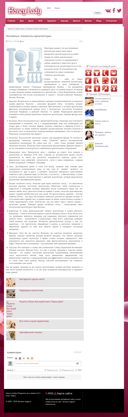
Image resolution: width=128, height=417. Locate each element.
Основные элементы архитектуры (28, 36)
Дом (22, 21)
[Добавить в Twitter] (26, 346)
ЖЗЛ (40, 21)
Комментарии (14, 352)
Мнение (88, 21)
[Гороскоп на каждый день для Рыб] (113, 88)
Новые (10, 370)
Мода (98, 21)
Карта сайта (64, 393)
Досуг (31, 21)
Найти (97, 12)
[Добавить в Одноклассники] (22, 346)
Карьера (64, 21)
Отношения (111, 21)
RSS (49, 8)
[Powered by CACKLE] (77, 352)
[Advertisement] (103, 42)
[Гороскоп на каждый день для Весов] (105, 80)
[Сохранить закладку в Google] (11, 346)
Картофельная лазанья (31, 332)
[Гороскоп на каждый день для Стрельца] (88, 88)
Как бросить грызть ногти (32, 279)
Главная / (18, 29)
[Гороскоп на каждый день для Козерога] (97, 88)
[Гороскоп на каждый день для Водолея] (105, 88)
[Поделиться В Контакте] (29, 346)
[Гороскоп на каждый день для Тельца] (97, 72)
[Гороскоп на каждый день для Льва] (88, 80)
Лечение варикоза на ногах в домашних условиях (103, 101)
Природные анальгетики (31, 290)
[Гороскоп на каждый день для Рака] (113, 72)
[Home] (24, 11)
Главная (11, 21)
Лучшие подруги (24, 401)
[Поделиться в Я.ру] (37, 346)
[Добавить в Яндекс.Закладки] (33, 346)
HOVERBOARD (100, 110)
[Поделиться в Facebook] (7, 346)
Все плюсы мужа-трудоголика (34, 321)
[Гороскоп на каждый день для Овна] (88, 72)
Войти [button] (57, 8)
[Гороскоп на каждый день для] (113, 80)
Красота (76, 21)
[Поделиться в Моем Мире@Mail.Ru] (18, 346)
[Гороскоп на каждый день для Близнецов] (105, 72)
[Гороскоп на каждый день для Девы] (97, 80)
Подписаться (68, 370)
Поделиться (52, 370)
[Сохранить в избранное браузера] (41, 346)
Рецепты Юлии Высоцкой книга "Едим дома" (41, 301)
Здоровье (51, 21)
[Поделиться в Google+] (14, 346)
